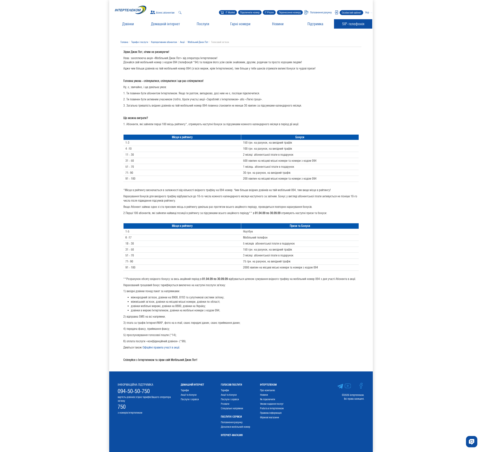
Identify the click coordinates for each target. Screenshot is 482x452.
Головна (124, 42)
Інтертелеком (268, 384)
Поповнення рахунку (232, 422)
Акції (182, 42)
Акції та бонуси (189, 394)
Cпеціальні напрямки (232, 408)
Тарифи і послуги (139, 42)
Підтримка (315, 24)
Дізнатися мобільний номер (235, 426)
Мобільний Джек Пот (198, 42)
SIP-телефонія (353, 24)
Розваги (225, 403)
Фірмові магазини (269, 417)
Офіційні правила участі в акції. (161, 347)
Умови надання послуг (272, 403)
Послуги (203, 24)
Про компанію (267, 390)
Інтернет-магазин (232, 435)
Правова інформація (270, 412)
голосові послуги (231, 384)
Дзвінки (128, 24)
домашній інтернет (192, 384)
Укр (367, 12)
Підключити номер (250, 12)
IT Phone (269, 12)
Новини (278, 24)
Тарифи (185, 390)
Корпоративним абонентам (164, 42)
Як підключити (267, 399)
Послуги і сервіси (190, 399)
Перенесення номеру (290, 12)
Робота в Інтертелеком (272, 408)
